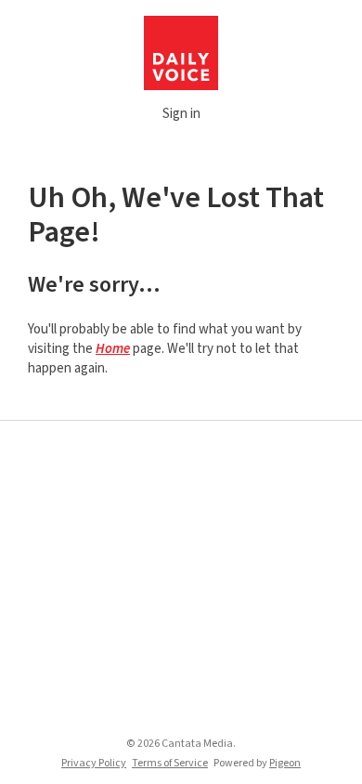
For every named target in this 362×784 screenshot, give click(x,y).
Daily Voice (181, 53)
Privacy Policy (93, 763)
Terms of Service (170, 763)
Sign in (181, 114)
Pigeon (285, 763)
